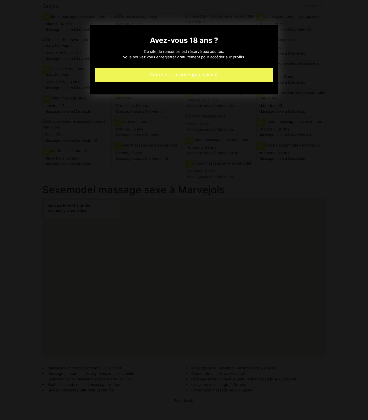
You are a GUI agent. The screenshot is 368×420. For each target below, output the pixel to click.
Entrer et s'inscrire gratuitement (184, 74)
